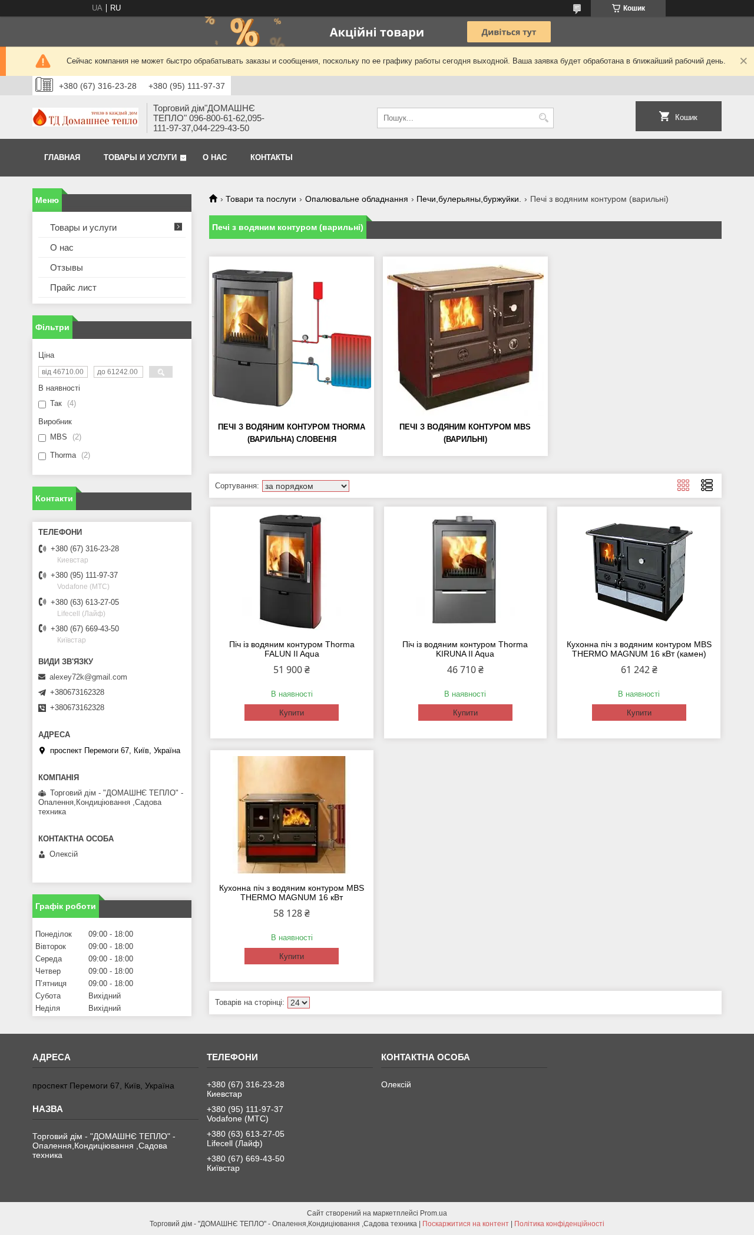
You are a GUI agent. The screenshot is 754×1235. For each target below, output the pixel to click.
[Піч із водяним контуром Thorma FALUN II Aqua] (292, 571)
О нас (215, 157)
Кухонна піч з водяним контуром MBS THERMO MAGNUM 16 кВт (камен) (639, 649)
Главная (62, 157)
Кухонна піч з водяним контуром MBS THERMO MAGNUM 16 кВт (291, 892)
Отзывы (66, 267)
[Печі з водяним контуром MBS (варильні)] (465, 337)
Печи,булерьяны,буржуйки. (468, 199)
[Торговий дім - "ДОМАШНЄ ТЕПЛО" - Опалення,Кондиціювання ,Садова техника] (85, 118)
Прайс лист (73, 287)
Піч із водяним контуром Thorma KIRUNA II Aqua (465, 649)
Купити (291, 712)
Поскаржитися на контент (465, 1224)
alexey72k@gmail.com (88, 677)
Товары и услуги (140, 157)
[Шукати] (543, 118)
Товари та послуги (261, 199)
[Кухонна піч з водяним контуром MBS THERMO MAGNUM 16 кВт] (292, 815)
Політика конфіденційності (559, 1224)
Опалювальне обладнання (356, 199)
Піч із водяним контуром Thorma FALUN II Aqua (292, 649)
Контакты (271, 157)
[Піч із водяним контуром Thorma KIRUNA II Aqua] (465, 571)
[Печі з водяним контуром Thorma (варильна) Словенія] (291, 337)
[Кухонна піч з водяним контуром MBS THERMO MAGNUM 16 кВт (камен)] (639, 571)
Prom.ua (433, 1213)
